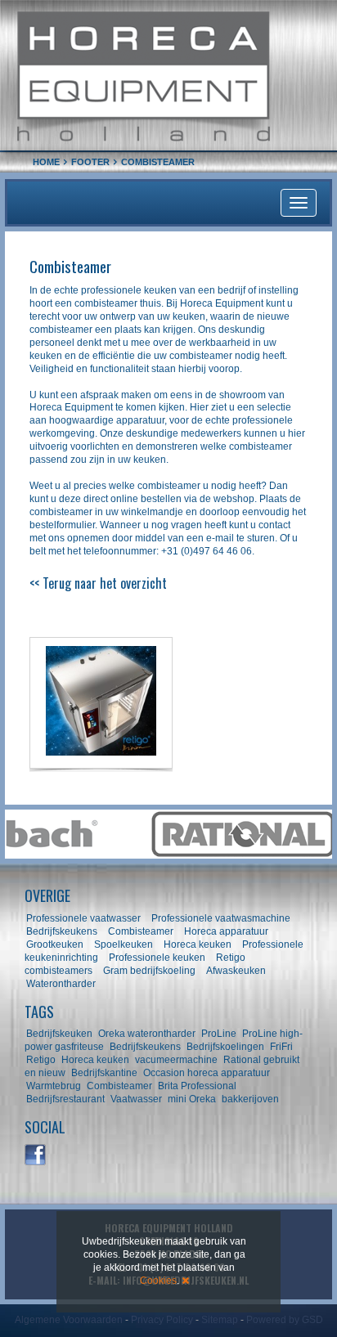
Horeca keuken (197, 944)
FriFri (281, 1046)
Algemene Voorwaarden (69, 1320)
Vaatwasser (136, 1099)
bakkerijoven (250, 1099)
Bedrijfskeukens (63, 931)
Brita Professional (197, 1086)
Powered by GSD (284, 1320)
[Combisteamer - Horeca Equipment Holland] (101, 703)
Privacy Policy (162, 1320)
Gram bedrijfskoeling (149, 970)
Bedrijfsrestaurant (65, 1099)
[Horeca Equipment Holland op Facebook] (36, 1155)
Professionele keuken (157, 957)
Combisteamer (140, 931)
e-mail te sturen (240, 538)
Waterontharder (61, 983)
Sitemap (219, 1320)
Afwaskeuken (236, 970)
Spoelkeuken (123, 944)
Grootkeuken (54, 944)
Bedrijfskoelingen (225, 1046)
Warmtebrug (53, 1086)
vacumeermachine (176, 1060)
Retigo (41, 1060)
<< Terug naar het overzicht (98, 583)
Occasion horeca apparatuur (206, 1073)
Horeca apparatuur (226, 931)
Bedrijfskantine (104, 1073)
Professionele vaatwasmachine (220, 918)
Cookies (158, 1280)
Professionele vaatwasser (83, 918)
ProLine (218, 1033)
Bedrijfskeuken (59, 1033)
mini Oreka (192, 1099)
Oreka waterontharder (146, 1033)
